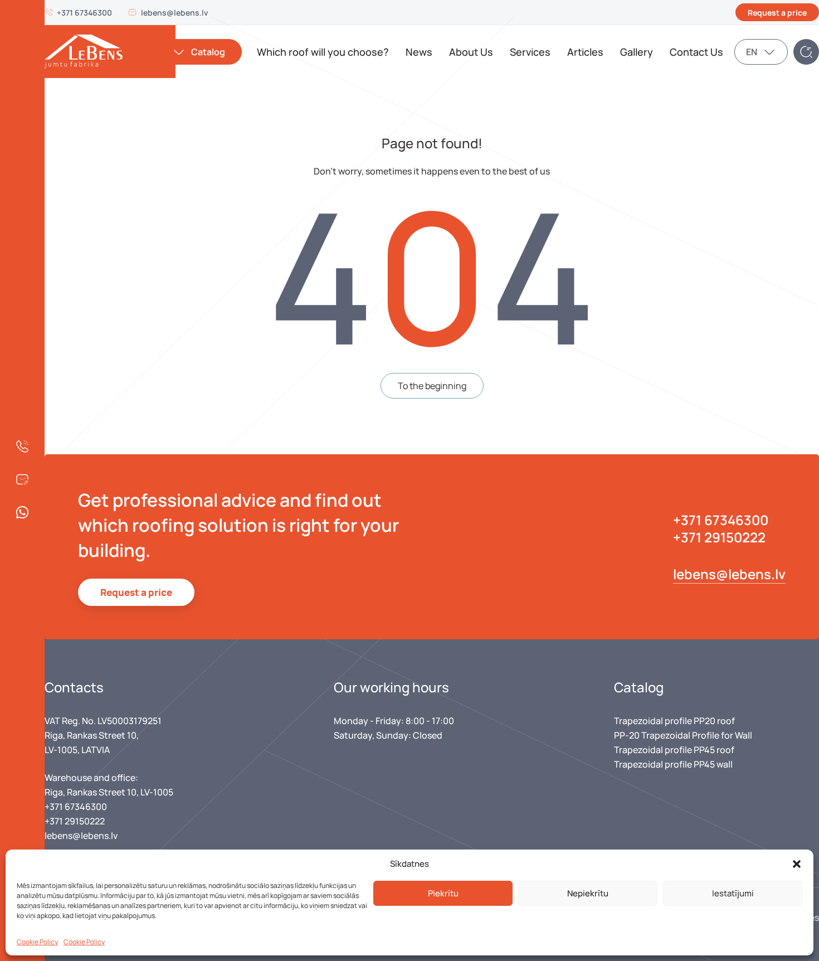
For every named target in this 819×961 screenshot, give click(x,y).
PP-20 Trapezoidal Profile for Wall (683, 735)
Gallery (636, 52)
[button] (796, 864)
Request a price (777, 12)
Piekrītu (443, 893)
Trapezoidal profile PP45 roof (674, 750)
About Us (471, 52)
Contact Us (696, 52)
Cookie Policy (37, 942)
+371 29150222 (719, 537)
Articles (585, 52)
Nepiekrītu (587, 893)
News (419, 52)
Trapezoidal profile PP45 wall (673, 764)
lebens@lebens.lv (174, 12)
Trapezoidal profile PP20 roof (674, 721)
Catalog (208, 52)
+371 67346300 (84, 12)
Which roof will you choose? (323, 52)
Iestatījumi (733, 893)
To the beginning (432, 386)
